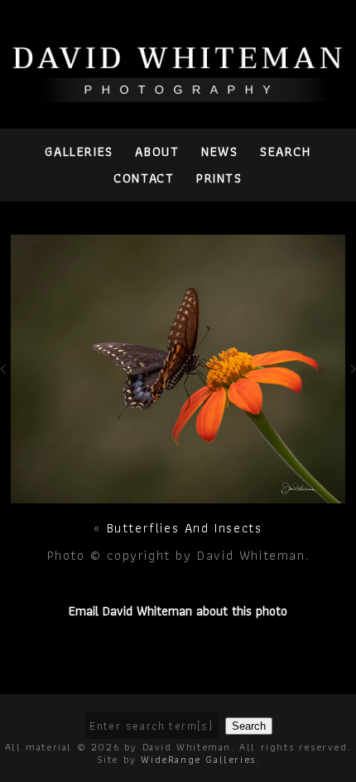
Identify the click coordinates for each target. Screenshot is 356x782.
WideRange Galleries (198, 759)
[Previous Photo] (5, 382)
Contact (143, 178)
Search (285, 151)
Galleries (79, 151)
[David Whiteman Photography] (178, 92)
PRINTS (219, 178)
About (157, 151)
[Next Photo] (178, 493)
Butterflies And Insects (184, 527)
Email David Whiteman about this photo (178, 610)
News (219, 151)
